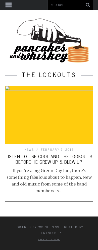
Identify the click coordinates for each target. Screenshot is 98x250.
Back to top (47, 239)
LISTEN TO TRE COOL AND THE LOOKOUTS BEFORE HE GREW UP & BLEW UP (49, 159)
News (29, 149)
